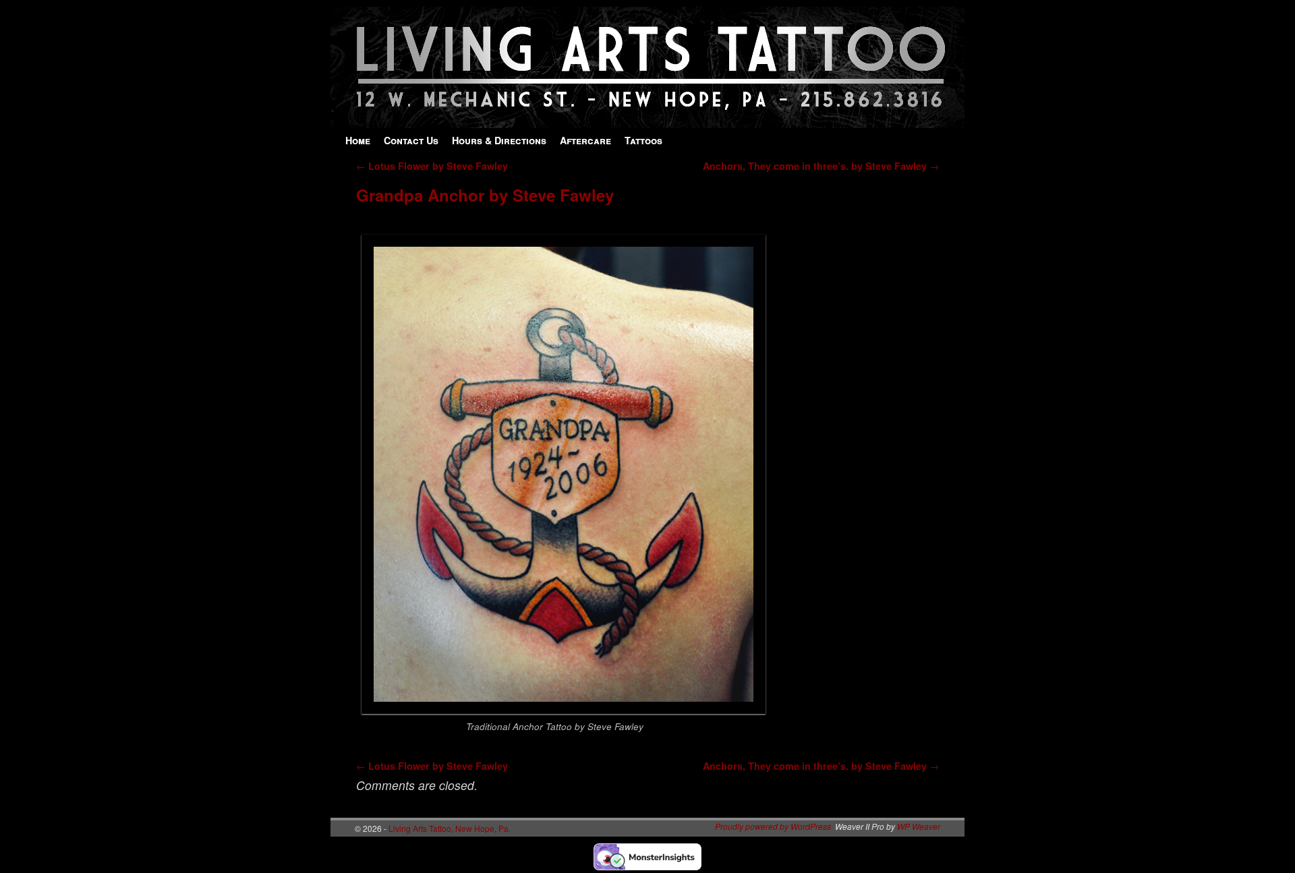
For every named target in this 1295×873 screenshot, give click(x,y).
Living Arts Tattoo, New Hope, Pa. (449, 828)
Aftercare (585, 140)
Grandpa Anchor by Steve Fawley (485, 194)
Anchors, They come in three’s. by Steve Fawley (821, 166)
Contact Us (411, 140)
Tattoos (643, 140)
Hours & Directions (499, 140)
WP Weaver (918, 826)
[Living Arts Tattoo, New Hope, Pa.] (647, 121)
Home (357, 140)
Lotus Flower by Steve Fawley (432, 166)
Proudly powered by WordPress (773, 826)
